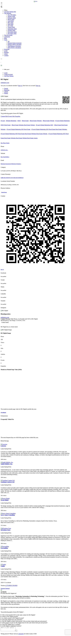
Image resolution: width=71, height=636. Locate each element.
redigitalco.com (5, 82)
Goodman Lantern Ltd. (8, 482)
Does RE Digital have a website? (11, 624)
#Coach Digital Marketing (62, 120)
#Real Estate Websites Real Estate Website (23, 125)
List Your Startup (8, 76)
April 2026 (11, 21)
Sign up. (38, 85)
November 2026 (12, 32)
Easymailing (4, 548)
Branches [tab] (6, 90)
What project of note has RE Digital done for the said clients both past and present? (24, 622)
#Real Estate (25, 120)
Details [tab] (6, 88)
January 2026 (11, 16)
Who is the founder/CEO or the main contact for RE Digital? (18, 615)
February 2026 (12, 18)
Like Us (2, 269)
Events (10, 116)
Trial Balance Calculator (14, 46)
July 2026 (10, 25)
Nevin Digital (4, 500)
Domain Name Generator (14, 43)
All (8, 41)
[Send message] (16, 631)
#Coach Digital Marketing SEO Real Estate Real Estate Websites (49, 129)
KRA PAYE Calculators (14, 47)
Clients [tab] (6, 91)
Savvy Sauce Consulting (8, 515)
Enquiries (17, 116)
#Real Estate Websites (36, 120)
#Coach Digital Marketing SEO (44, 125)
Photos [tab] (6, 93)
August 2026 (11, 27)
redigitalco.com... (4, 149)
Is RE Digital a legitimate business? (11, 626)
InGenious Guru (5, 530)
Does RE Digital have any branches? (12, 619)
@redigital (3, 412)
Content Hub (4, 116)
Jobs (13, 116)
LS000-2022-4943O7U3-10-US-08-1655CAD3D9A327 (12, 177)
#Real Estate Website (48, 120)
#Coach (3, 120)
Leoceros (3, 446)
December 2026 (12, 33)
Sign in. (20, 85)
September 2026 (12, 29)
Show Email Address (5, 156)
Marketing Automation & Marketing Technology (11, 163)
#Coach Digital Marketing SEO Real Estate (18, 129)
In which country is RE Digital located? (13, 618)
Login (5, 73)
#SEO (19, 120)
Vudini (3, 566)
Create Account (8, 74)
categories (21, 634)
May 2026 (10, 22)
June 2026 (10, 24)
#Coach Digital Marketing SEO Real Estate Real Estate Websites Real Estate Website (24, 133)
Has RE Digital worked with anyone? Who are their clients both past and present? (24, 621)
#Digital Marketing (11, 120)
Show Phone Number (5, 142)
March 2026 (11, 19)
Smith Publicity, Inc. (7, 464)
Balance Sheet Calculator (14, 44)
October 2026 (11, 30)
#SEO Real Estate (6, 125)
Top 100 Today (12, 15)
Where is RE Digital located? (10, 616)
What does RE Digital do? (9, 593)
